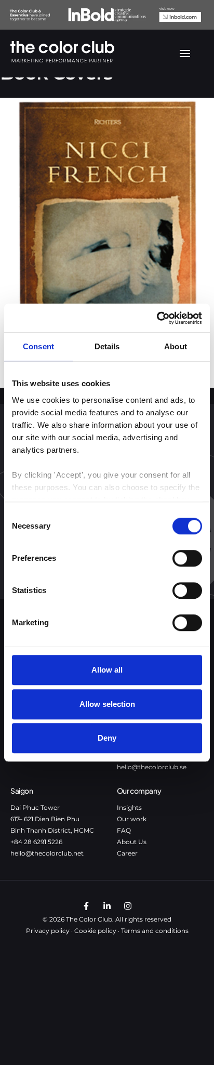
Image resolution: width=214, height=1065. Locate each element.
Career (127, 853)
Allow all (107, 669)
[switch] (187, 558)
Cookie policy (95, 931)
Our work (131, 819)
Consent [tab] (38, 346)
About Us (131, 842)
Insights (129, 807)
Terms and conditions (155, 931)
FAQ (124, 830)
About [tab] (175, 346)
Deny (107, 737)
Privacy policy (48, 931)
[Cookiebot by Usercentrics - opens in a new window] (156, 318)
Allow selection (107, 704)
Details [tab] (107, 346)
